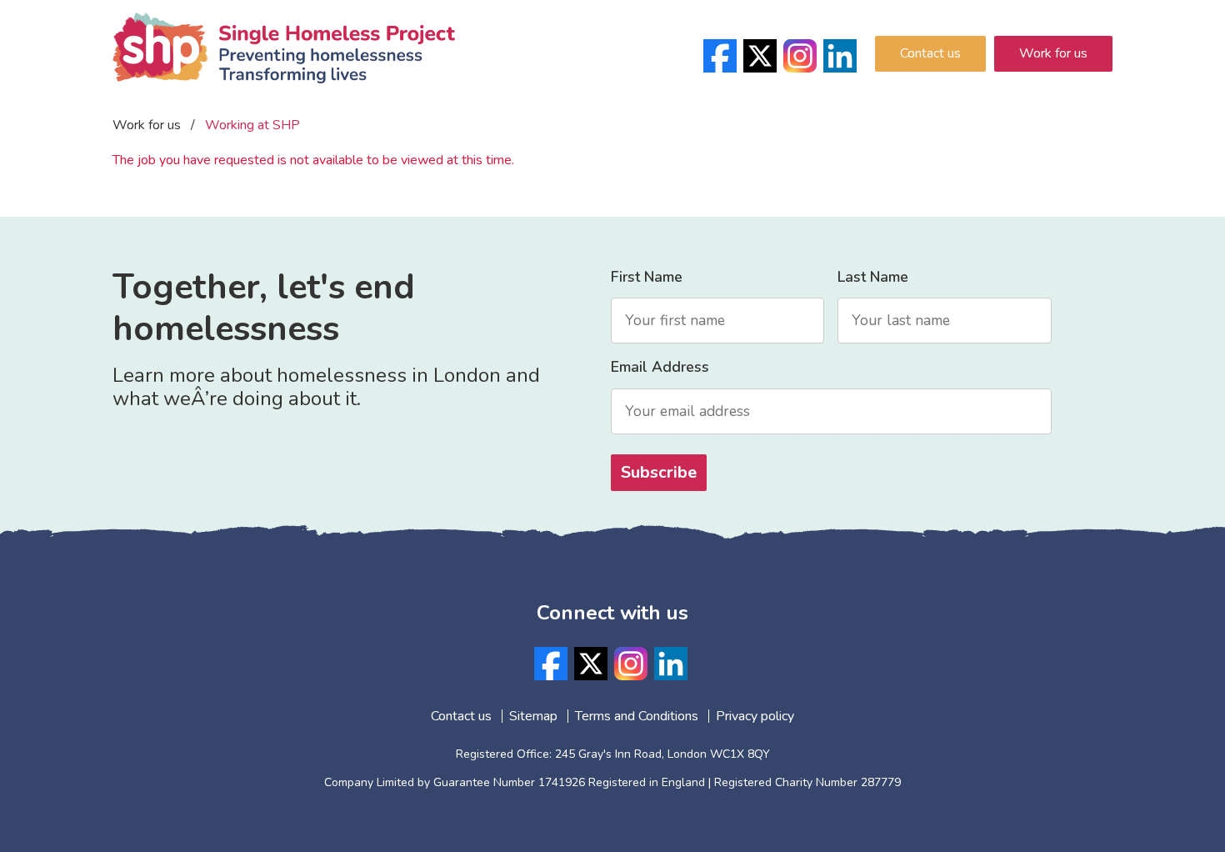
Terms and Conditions (636, 716)
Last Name (873, 277)
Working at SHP (252, 125)
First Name (646, 277)
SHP (283, 71)
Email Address (660, 367)
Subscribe (659, 472)
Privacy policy (755, 716)
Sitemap (533, 716)
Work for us (1053, 53)
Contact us (930, 53)
